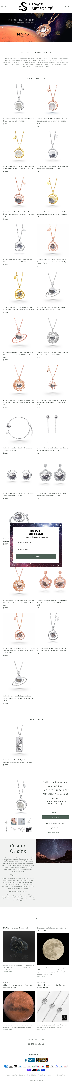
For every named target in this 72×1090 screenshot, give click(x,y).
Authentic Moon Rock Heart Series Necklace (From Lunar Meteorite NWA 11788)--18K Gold (18, 308)
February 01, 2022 (8, 925)
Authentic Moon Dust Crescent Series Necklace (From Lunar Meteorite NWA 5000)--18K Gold (18, 167)
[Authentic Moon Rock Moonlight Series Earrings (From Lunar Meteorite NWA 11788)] (53, 429)
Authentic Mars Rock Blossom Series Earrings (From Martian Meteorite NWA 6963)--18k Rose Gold (52, 602)
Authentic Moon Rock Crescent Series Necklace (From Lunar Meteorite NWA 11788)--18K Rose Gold (18, 214)
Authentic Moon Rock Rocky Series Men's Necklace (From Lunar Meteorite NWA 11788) (17, 761)
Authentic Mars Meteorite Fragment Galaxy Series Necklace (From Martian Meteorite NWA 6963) (18, 698)
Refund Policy (51, 1075)
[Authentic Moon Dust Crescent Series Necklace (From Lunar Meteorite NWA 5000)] (19, 100)
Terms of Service (31, 1075)
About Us (14, 1075)
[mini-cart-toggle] (69, 7)
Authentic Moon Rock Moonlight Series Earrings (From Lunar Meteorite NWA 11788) (52, 449)
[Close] (60, 525)
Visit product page (55, 833)
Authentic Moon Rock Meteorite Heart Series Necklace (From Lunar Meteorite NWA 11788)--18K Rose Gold (52, 261)
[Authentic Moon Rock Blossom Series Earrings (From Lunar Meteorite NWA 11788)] (53, 474)
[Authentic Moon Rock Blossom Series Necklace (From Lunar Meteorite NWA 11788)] (53, 334)
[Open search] (5, 6)
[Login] (66, 7)
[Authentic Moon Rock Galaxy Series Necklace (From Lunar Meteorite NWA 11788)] (53, 288)
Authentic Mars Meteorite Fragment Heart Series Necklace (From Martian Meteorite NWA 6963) (52, 649)
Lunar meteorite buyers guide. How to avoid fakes (52, 929)
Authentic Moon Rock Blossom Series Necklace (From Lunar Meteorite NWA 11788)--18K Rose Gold (18, 402)
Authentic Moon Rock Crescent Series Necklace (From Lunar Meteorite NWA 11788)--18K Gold (52, 213)
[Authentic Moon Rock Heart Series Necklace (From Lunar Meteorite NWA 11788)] (19, 240)
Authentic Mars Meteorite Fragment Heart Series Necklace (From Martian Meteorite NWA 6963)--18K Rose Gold (19, 650)
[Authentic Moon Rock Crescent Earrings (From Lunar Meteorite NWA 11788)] (19, 474)
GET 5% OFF (36, 556)
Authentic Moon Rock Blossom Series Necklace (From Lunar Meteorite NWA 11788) (52, 353)
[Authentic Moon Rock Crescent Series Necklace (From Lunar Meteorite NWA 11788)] (53, 147)
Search (8, 1075)
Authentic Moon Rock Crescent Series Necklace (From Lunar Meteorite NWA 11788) (52, 167)
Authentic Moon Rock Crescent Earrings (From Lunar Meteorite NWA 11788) (18, 494)
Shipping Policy (61, 1075)
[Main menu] (2, 6)
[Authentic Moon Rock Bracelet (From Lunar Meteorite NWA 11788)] (19, 429)
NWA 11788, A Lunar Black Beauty (16, 928)
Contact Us (22, 1075)
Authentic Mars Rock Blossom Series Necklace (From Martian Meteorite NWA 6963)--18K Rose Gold (19, 602)
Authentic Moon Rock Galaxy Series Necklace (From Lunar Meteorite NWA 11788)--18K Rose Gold (18, 354)
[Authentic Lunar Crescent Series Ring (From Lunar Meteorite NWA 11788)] (19, 520)
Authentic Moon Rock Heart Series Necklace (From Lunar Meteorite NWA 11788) (17, 260)
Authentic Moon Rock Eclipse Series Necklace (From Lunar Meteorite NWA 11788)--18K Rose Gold (52, 402)
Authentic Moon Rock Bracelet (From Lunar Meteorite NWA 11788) (17, 449)
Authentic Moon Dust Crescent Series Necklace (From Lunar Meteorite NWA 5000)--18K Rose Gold (52, 121)
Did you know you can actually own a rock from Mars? (17, 986)
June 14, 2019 (41, 925)
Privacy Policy (41, 1075)
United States (35, 1054)
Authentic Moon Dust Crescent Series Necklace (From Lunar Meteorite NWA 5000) (18, 120)
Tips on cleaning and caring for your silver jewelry (51, 986)
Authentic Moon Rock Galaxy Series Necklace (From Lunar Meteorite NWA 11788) (51, 308)
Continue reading (7, 971)
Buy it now (55, 817)
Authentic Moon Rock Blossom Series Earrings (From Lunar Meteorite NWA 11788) (52, 494)
